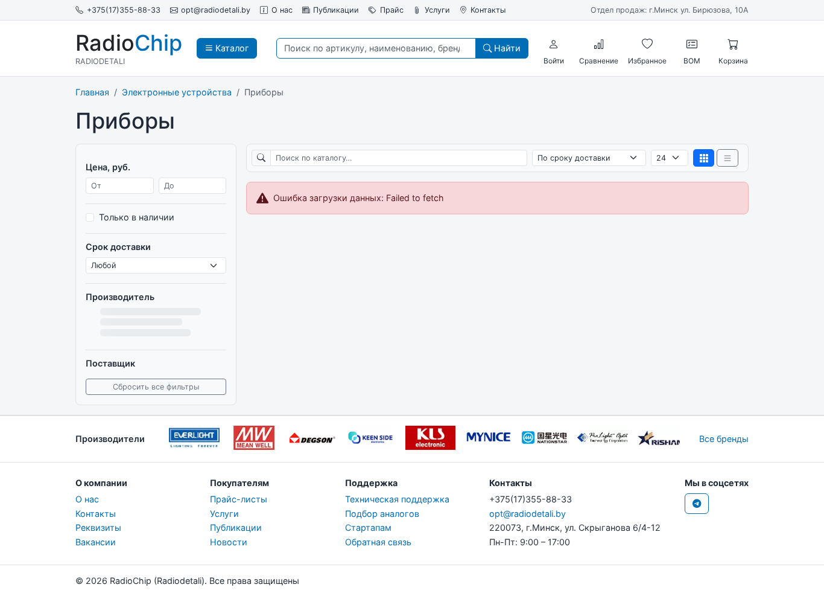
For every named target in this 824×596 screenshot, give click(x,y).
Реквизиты (98, 527)
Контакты (488, 9)
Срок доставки (118, 247)
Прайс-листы (238, 499)
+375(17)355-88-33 (123, 9)
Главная (92, 92)
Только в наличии (136, 217)
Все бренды (724, 439)
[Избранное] (647, 44)
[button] (554, 44)
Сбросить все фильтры (156, 386)
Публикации (336, 9)
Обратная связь (378, 542)
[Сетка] (704, 158)
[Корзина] (733, 44)
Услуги (437, 9)
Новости (228, 542)
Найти (506, 48)
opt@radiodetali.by (215, 9)
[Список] (727, 158)
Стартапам (368, 527)
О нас (282, 9)
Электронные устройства (177, 92)
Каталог (231, 48)
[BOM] (692, 44)
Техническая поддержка (397, 499)
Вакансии (95, 542)
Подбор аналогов (382, 513)
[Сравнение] (599, 44)
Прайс (392, 9)
